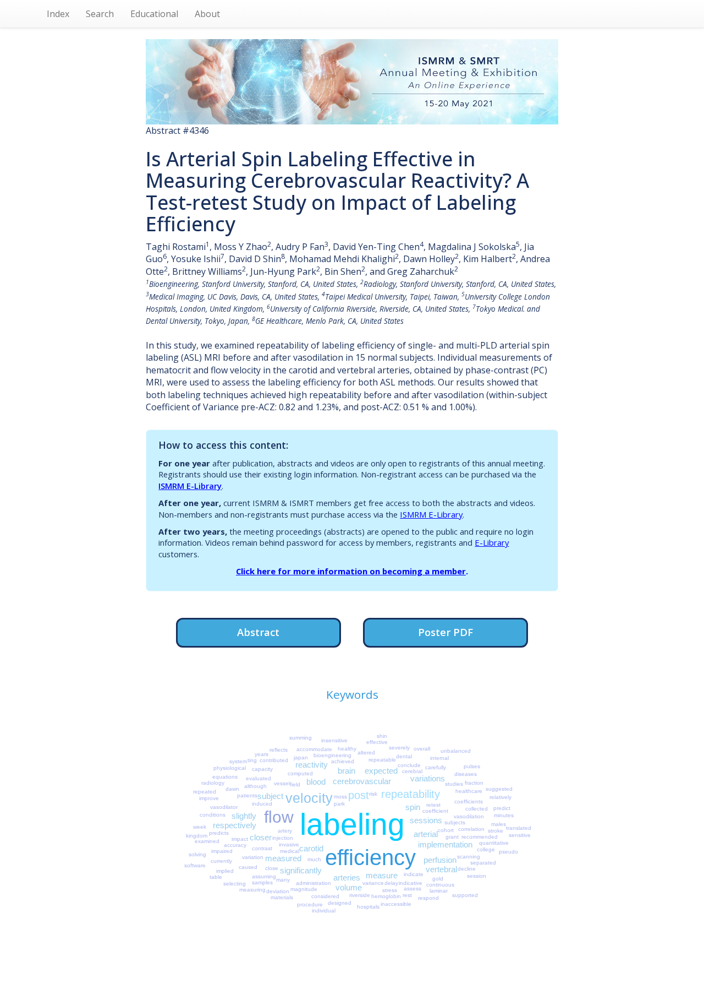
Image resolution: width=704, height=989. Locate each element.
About (207, 14)
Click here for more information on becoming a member (351, 571)
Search (100, 14)
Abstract (258, 632)
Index (58, 14)
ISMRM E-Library (190, 485)
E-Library (492, 542)
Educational (154, 14)
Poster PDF (445, 632)
